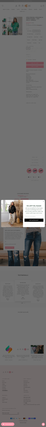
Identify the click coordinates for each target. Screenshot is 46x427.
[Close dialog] (43, 201)
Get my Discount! (34, 220)
